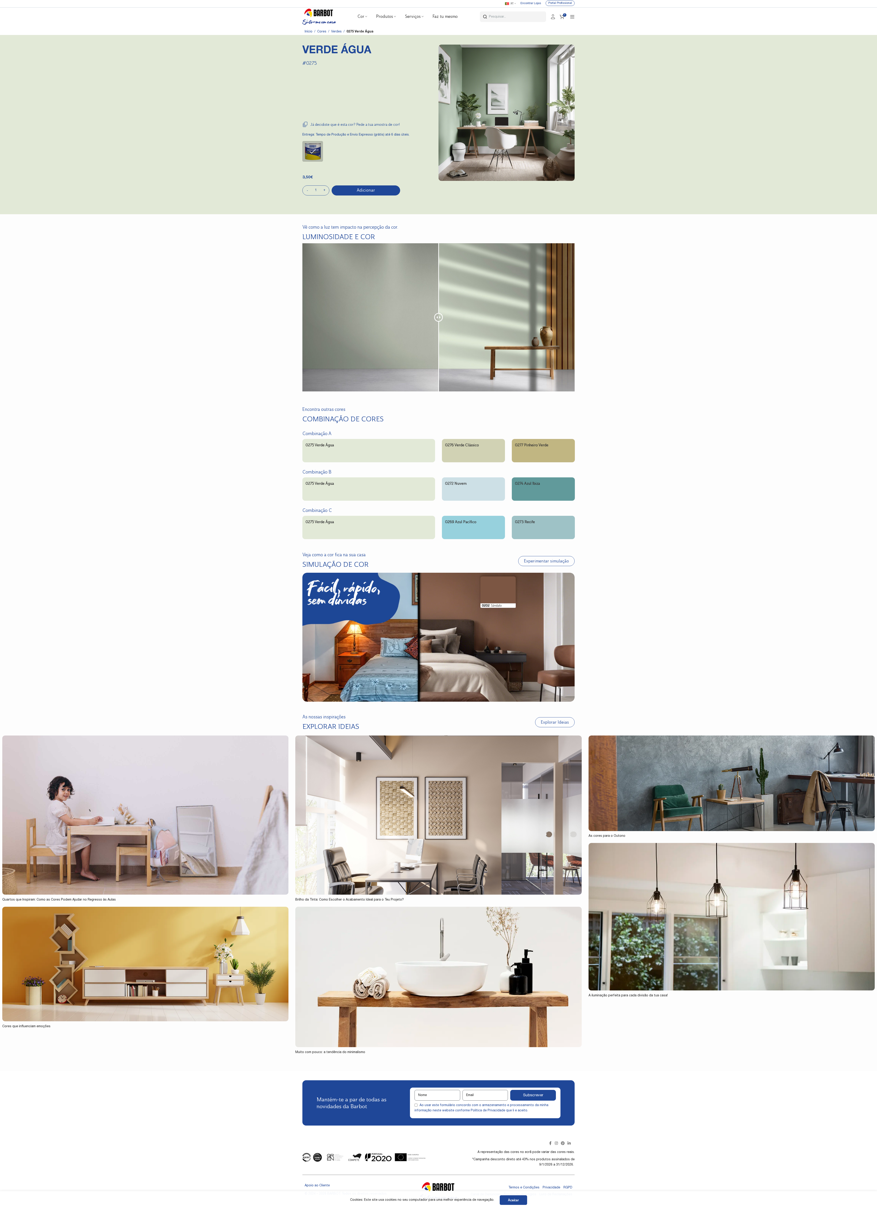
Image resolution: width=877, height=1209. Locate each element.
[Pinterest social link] (562, 1143)
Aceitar (513, 1200)
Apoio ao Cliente (317, 1185)
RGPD (567, 1187)
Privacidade (551, 1187)
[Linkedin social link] (569, 1143)
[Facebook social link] (550, 1143)
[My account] (552, 16)
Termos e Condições (523, 1187)
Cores (321, 31)
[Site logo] (319, 17)
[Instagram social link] (556, 1143)
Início (308, 31)
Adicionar (366, 190)
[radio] (312, 151)
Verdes (336, 31)
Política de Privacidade (488, 1110)
